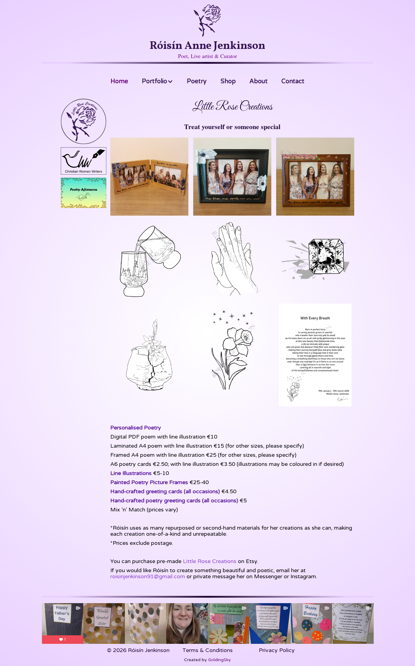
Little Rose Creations (209, 561)
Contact (292, 81)
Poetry (197, 81)
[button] (157, 81)
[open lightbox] (149, 177)
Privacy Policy (277, 650)
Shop (228, 81)
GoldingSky (219, 659)
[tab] (83, 123)
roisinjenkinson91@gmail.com (147, 576)
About (258, 81)
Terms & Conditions (207, 650)
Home (119, 81)
